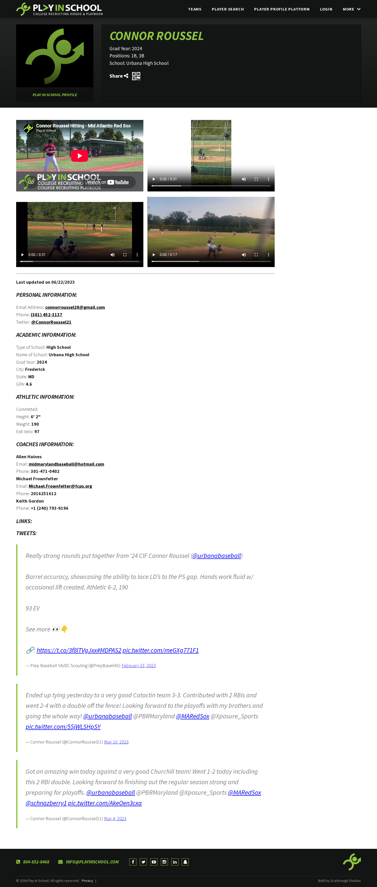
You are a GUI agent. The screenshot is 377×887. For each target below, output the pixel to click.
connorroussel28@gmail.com (75, 307)
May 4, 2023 (115, 818)
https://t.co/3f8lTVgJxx (67, 650)
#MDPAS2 (109, 650)
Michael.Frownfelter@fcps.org (60, 486)
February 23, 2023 (139, 665)
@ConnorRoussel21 (51, 322)
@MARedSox (192, 716)
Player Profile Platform (282, 9)
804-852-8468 (35, 862)
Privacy (87, 880)
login (326, 9)
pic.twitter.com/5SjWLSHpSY (63, 726)
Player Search (228, 9)
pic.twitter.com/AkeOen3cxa (105, 803)
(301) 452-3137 (46, 315)
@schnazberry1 (46, 803)
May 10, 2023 (116, 742)
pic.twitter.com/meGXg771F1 (161, 650)
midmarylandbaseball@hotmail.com (66, 464)
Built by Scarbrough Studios (339, 880)
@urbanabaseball (216, 556)
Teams (195, 9)
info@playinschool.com (92, 862)
